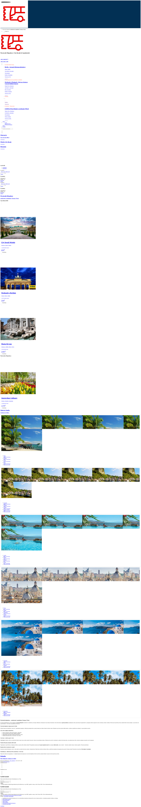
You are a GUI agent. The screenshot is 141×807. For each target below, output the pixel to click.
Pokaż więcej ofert (7, 464)
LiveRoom (2, 806)
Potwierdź (2, 180)
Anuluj (1, 181)
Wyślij (2, 783)
